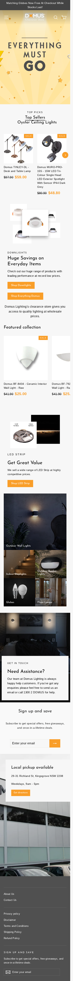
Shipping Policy (13, 932)
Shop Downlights (21, 285)
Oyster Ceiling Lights (37, 122)
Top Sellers (35, 117)
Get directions (21, 793)
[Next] (65, 155)
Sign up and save (19, 952)
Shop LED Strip (20, 483)
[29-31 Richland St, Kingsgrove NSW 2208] (35, 815)
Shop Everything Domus (25, 296)
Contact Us (10, 900)
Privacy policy (12, 913)
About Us (9, 894)
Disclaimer (10, 920)
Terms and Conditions (16, 926)
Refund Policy (12, 938)
